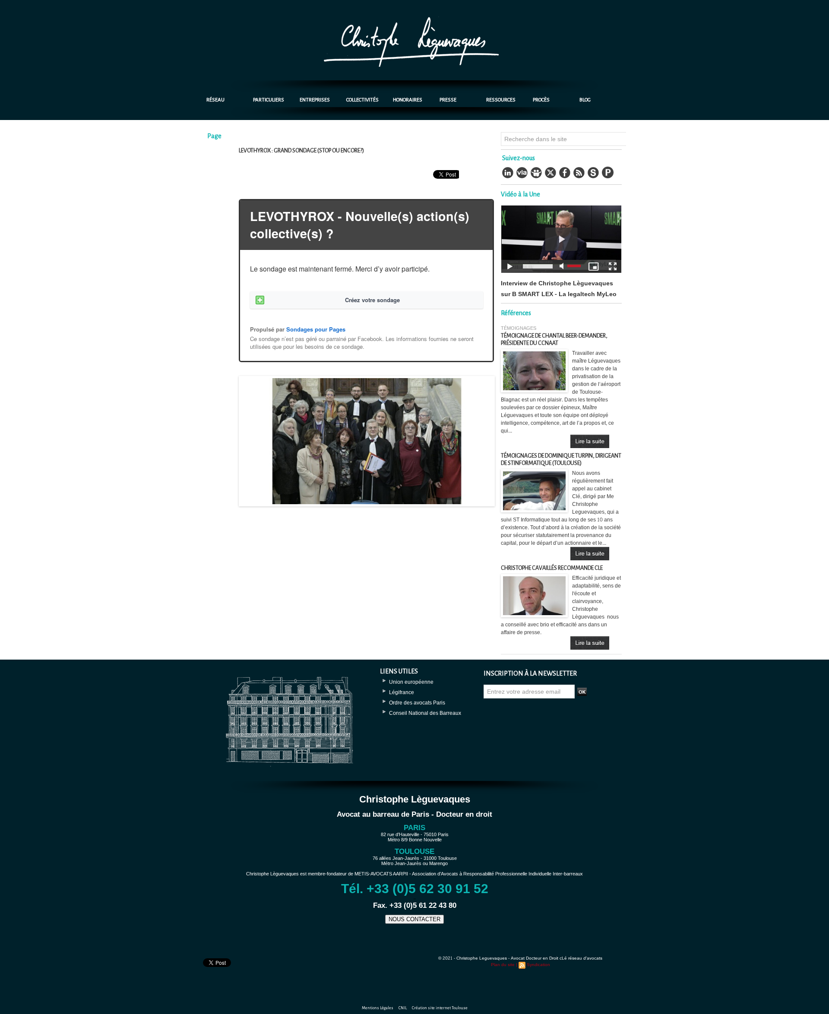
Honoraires (407, 100)
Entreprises (315, 100)
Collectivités (362, 100)
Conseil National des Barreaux (425, 713)
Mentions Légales (378, 1008)
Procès (541, 100)
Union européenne (411, 682)
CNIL (403, 1008)
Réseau (215, 100)
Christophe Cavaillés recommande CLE (552, 568)
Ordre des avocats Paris (417, 703)
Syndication (538, 965)
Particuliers (268, 100)
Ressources (501, 100)
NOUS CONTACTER (414, 919)
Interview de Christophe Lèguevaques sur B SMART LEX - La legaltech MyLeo (559, 289)
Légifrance (401, 692)
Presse (448, 100)
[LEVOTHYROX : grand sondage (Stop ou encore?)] (367, 378)
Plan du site (503, 965)
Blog (585, 100)
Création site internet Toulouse (440, 1008)
